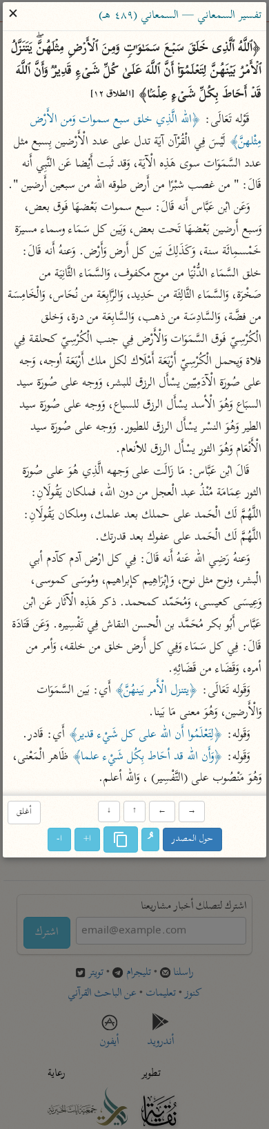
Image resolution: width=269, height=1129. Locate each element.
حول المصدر (192, 840)
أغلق (24, 812)
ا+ (87, 840)
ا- (59, 840)
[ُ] (150, 840)
